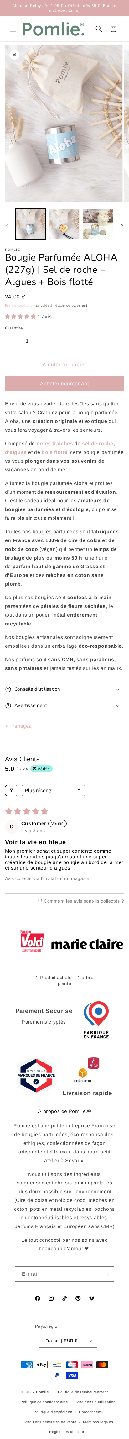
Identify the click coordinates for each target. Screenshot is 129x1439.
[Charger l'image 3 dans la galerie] (98, 224)
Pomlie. (43, 1392)
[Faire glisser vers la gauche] (7, 226)
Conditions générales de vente (49, 1422)
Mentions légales (98, 1422)
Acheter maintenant (64, 383)
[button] (13, 29)
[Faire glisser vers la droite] (122, 226)
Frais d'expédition (20, 305)
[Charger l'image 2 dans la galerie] (64, 224)
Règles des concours (67, 1432)
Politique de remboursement (83, 1392)
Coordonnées (90, 1412)
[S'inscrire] (106, 1274)
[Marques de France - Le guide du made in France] (36, 1093)
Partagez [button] (21, 726)
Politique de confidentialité (44, 1402)
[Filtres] (11, 790)
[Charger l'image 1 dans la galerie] (30, 224)
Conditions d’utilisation (95, 1402)
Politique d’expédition (53, 1412)
